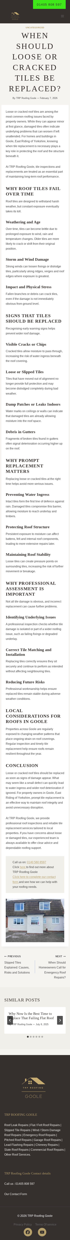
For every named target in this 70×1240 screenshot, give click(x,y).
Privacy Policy (23, 1224)
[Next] (60, 1020)
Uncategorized (35, 27)
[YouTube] (42, 1232)
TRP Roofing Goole (26, 98)
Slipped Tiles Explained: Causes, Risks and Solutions (17, 964)
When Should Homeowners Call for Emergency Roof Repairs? (52, 967)
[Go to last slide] (10, 1020)
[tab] (28, 1037)
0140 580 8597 (36, 862)
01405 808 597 (49, 4)
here (23, 867)
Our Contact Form (15, 1194)
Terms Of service (45, 1224)
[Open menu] (62, 16)
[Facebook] (28, 1232)
